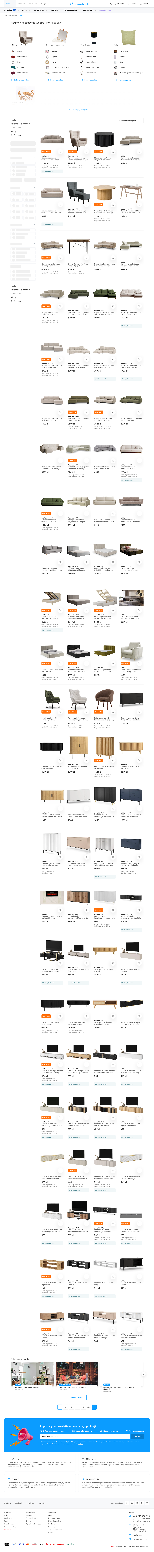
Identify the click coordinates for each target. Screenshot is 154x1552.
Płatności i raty (31, 1518)
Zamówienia (30, 1512)
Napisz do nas (138, 1535)
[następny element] (143, 1374)
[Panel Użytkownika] (132, 4)
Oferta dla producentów (56, 1521)
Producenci (33, 4)
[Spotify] (147, 1503)
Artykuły (42, 1503)
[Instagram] (137, 1503)
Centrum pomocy (140, 1539)
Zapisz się (137, 1436)
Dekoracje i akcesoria (11, 1527)
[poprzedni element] (10, 1374)
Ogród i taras (9, 1524)
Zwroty (28, 1521)
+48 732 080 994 (141, 1516)
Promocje (7, 1530)
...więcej (80, 1444)
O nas (50, 1515)
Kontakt (50, 1533)
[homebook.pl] (79, 4)
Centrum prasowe (54, 1518)
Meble (6, 1515)
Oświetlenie (8, 1518)
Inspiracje (21, 4)
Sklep (8, 4)
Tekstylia (7, 1521)
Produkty (7, 1503)
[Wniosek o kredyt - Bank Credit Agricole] (71, 1544)
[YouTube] (132, 1503)
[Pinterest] (142, 1503)
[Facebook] (127, 1503)
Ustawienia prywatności (56, 1530)
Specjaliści (45, 4)
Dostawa (29, 1515)
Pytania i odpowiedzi (33, 1524)
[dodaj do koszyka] (60, 151)
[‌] (21, 158)
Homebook (52, 1512)
